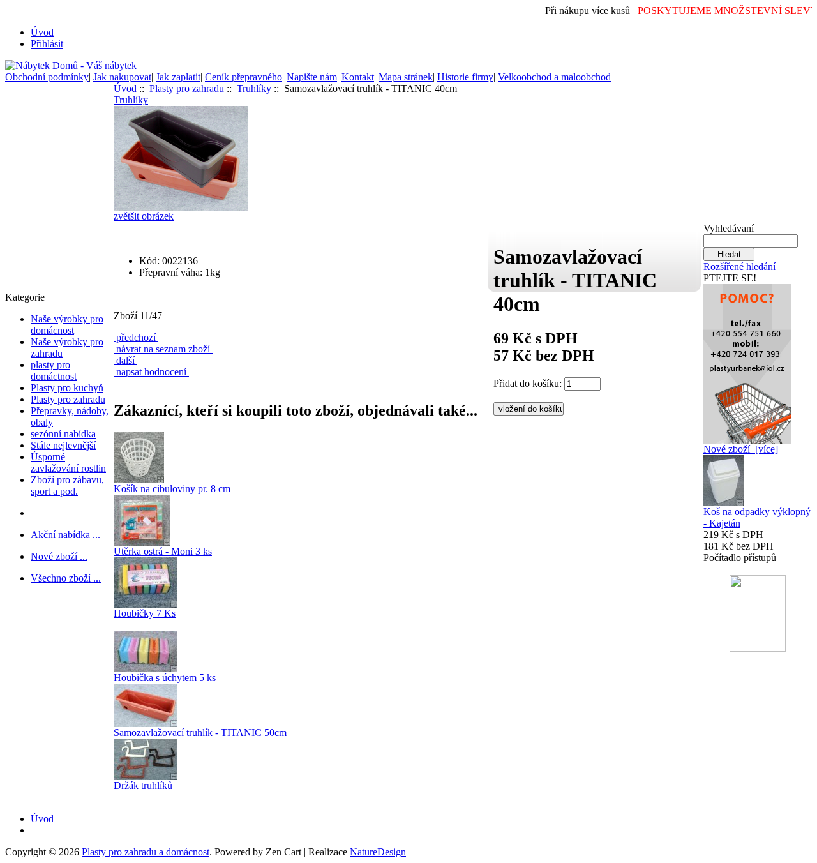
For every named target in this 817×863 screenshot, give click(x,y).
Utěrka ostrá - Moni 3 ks (163, 551)
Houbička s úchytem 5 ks (165, 677)
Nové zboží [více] (740, 449)
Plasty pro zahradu (68, 399)
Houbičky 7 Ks (145, 613)
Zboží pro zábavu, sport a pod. (67, 485)
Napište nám (312, 76)
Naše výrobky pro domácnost (67, 324)
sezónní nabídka (63, 433)
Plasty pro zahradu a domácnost (145, 851)
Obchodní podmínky (47, 76)
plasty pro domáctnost (54, 370)
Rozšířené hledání (739, 266)
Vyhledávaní (728, 228)
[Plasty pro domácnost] (747, 360)
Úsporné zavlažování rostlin (68, 462)
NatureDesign (378, 851)
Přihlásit (47, 43)
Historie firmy (465, 76)
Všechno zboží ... (66, 578)
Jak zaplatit (178, 76)
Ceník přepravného (243, 76)
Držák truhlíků (143, 785)
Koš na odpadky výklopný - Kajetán (757, 517)
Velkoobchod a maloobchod (554, 76)
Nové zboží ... (59, 556)
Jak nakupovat (122, 76)
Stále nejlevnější (63, 445)
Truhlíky (254, 88)
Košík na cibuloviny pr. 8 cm (172, 488)
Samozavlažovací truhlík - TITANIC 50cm (200, 732)
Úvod (42, 32)
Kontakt (357, 76)
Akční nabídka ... (65, 534)
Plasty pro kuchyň (67, 387)
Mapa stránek (406, 76)
